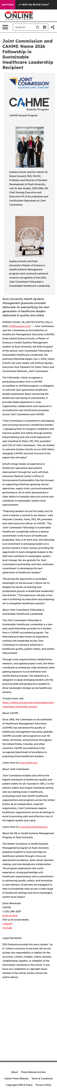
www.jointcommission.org (33, 826)
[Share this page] (53, 27)
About (14, 1072)
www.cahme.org (28, 762)
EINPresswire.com (20, 326)
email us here (9, 915)
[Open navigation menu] (5, 27)
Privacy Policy (43, 1084)
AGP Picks (8, 4)
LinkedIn (7, 923)
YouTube (7, 927)
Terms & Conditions (42, 1078)
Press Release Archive (33, 1072)
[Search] (37, 27)
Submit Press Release (16, 1078)
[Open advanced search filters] (44, 27)
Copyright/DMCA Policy (19, 1084)
